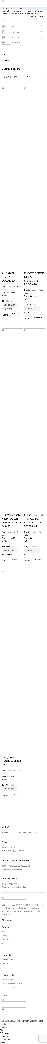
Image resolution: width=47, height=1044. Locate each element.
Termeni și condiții (8, 988)
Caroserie (5, 940)
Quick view (11, 269)
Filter (6, 60)
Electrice (5, 936)
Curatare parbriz (9, 286)
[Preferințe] (18, 269)
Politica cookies (7, 980)
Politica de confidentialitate (12, 984)
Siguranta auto (7, 948)
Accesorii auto (7, 944)
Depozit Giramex (8, 960)
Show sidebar (10, 77)
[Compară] (5, 269)
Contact (5, 964)
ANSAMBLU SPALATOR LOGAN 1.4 (9, 277)
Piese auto (6, 931)
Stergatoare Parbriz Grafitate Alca (11, 761)
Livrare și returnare (9, 968)
